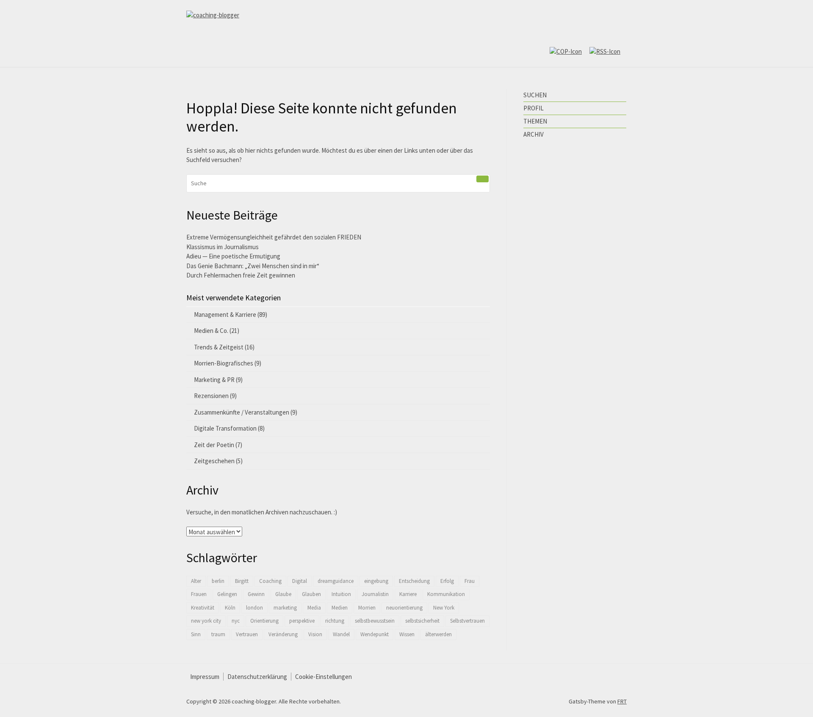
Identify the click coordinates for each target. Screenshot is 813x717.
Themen (535, 121)
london (254, 607)
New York (443, 607)
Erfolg (447, 581)
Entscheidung (414, 581)
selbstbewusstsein (375, 620)
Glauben (311, 594)
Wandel (341, 634)
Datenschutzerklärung (257, 677)
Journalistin (375, 594)
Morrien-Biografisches (223, 363)
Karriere (408, 594)
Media (314, 607)
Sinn (196, 634)
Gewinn (256, 594)
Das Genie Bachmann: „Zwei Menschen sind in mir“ (252, 266)
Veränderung (283, 634)
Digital (299, 581)
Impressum (204, 677)
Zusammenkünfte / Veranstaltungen (241, 412)
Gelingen (227, 594)
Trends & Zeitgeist (218, 347)
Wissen (407, 634)
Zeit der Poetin (214, 445)
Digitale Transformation (225, 428)
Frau (470, 581)
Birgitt (242, 581)
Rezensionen (211, 396)
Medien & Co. (211, 331)
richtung (334, 620)
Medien (340, 607)
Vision (315, 634)
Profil (533, 108)
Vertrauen (247, 634)
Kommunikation (446, 594)
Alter (196, 581)
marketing (285, 607)
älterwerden (438, 634)
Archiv (533, 134)
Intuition (341, 594)
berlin (218, 581)
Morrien (367, 607)
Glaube (283, 594)
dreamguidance (336, 581)
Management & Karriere (225, 314)
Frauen (199, 594)
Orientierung (264, 620)
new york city (206, 620)
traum (218, 634)
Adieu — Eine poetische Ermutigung (233, 256)
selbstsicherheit (422, 620)
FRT (622, 701)
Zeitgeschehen (214, 461)
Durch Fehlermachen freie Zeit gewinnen (240, 275)
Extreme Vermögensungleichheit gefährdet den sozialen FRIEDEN (273, 237)
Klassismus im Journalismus (222, 247)
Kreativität (202, 607)
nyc (236, 620)
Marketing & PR (214, 380)
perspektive (302, 620)
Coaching (270, 581)
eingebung (376, 581)
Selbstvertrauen (467, 620)
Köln (230, 607)
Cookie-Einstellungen (323, 677)
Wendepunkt (374, 634)
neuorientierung (404, 607)
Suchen (535, 95)
